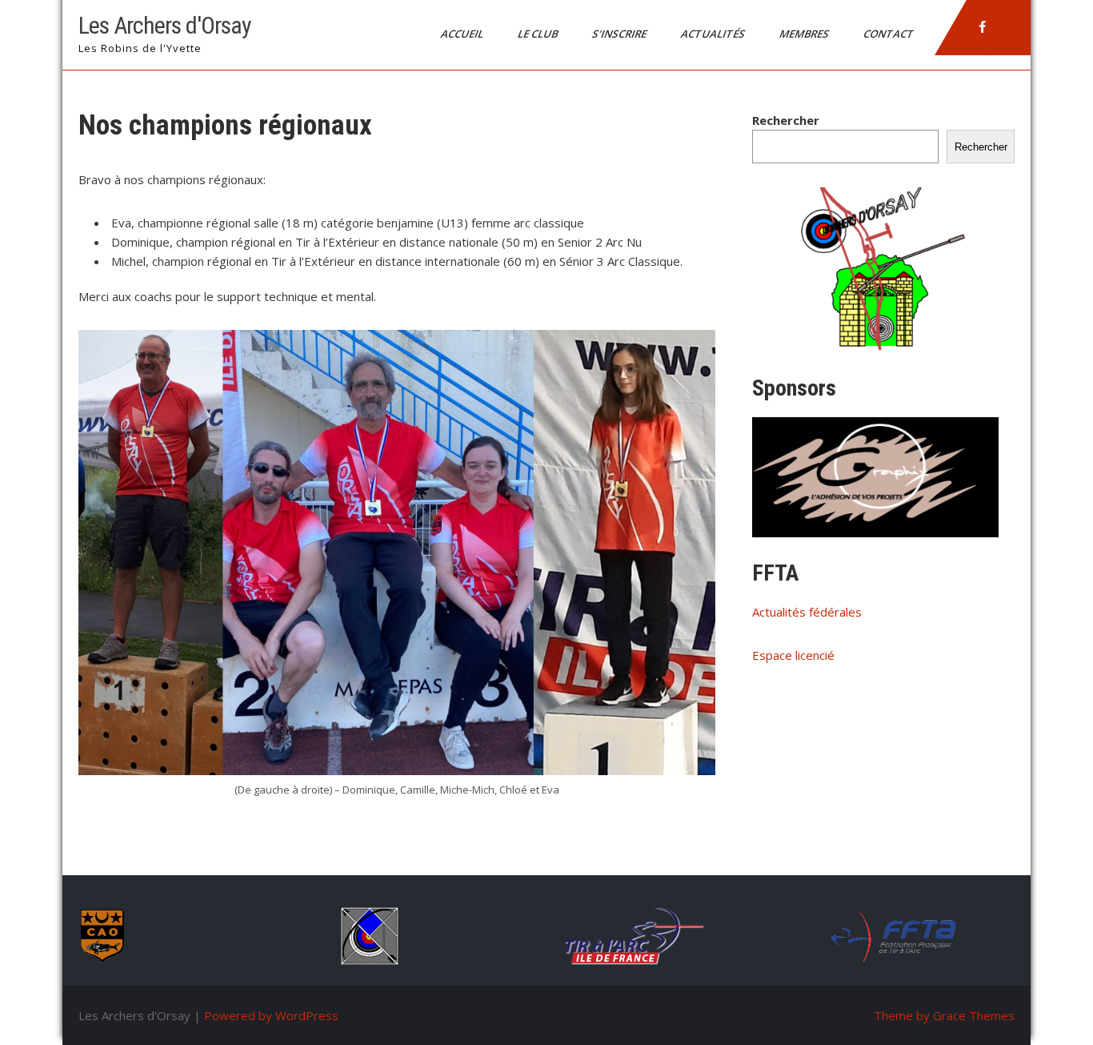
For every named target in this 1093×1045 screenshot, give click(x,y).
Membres (805, 33)
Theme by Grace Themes (944, 1015)
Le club (539, 33)
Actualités (714, 33)
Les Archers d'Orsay (164, 25)
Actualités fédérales (807, 612)
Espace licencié (793, 655)
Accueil (463, 33)
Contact (890, 33)
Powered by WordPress (271, 1015)
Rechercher (785, 120)
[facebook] (983, 27)
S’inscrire (621, 33)
